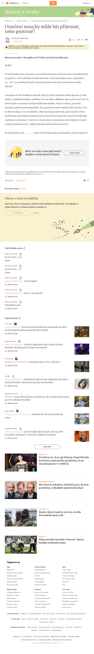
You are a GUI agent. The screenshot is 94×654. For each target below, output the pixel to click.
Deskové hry (78, 627)
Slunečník (53, 619)
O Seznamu (27, 637)
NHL (63, 585)
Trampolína (44, 619)
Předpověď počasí (35, 614)
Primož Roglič (39, 582)
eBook (74, 40)
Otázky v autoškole (68, 604)
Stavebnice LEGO (45, 627)
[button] (82, 331)
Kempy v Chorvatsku (41, 592)
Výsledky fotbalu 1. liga (69, 573)
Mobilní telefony (32, 627)
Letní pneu (69, 627)
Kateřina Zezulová (11, 393)
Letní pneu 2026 (67, 592)
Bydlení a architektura (16, 362)
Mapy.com (24, 614)
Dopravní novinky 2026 (70, 598)
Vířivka (51, 622)
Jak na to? (36, 213)
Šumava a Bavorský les (42, 598)
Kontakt (63, 637)
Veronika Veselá (10, 341)
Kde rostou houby (48, 614)
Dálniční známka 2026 (69, 595)
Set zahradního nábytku (74, 619)
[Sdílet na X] (88, 180)
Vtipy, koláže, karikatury (17, 414)
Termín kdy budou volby (15, 579)
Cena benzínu (60, 614)
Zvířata (23, 189)
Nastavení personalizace (62, 640)
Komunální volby (12, 585)
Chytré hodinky (44, 630)
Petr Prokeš (9, 358)
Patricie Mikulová (20, 38)
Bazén (24, 619)
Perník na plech (12, 607)
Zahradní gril (43, 622)
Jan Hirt (37, 576)
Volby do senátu (12, 582)
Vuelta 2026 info (40, 570)
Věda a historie (12, 327)
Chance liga (66, 570)
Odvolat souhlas (44, 640)
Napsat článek (75, 153)
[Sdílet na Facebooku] (84, 180)
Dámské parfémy (58, 627)
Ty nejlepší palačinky (13, 592)
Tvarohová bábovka (13, 601)
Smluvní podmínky (41, 637)
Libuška (7, 376)
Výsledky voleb (11, 576)
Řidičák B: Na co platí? (69, 601)
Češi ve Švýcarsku (40, 601)
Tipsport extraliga (68, 576)
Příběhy (9, 397)
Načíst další (47, 447)
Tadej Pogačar (39, 579)
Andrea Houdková (11, 428)
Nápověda (54, 637)
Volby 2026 (10, 570)
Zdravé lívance (11, 598)
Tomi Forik (8, 324)
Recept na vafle (12, 604)
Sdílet (82, 40)
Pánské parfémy (56, 630)
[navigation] (3, 3)
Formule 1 (65, 582)
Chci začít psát (18, 213)
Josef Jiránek (9, 411)
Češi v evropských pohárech (76, 614)
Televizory (34, 630)
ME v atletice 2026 (68, 579)
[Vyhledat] (53, 3)
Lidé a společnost (13, 281)
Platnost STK (66, 607)
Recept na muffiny (13, 595)
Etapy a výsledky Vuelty (42, 573)
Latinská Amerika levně (42, 604)
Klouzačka (61, 619)
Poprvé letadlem (40, 595)
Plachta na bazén (33, 619)
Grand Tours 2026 (40, 585)
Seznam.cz (86, 3)
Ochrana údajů (73, 637)
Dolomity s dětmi (40, 607)
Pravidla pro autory (29, 640)
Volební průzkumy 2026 (15, 573)
